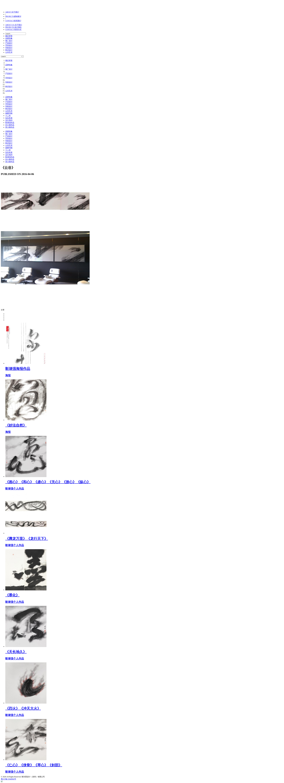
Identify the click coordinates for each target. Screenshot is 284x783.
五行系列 (8, 120)
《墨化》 (12, 595)
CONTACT (13, 29)
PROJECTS (13, 27)
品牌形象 (8, 38)
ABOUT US (13, 25)
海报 (8, 375)
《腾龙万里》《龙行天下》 (26, 539)
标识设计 (8, 50)
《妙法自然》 (16, 425)
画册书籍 (8, 113)
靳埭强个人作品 (14, 488)
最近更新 (8, 36)
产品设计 (8, 43)
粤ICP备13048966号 (8, 779)
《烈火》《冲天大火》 (23, 708)
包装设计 (8, 48)
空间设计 (8, 45)
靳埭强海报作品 (17, 369)
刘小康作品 (9, 125)
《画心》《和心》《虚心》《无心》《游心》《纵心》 (48, 482)
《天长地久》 (16, 652)
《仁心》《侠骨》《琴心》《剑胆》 (33, 765)
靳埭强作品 (9, 123)
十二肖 (8, 116)
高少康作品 (9, 127)
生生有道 (8, 118)
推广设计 (8, 41)
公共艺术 (8, 52)
